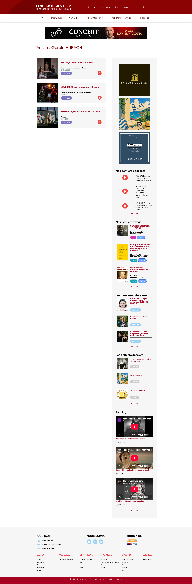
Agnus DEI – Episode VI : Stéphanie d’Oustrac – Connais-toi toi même (142, 191)
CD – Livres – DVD (94, 18)
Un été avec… (136, 375)
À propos (106, 7)
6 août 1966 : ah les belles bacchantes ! (132, 470)
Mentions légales (82, 579)
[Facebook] (89, 541)
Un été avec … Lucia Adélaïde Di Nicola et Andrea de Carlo (139, 333)
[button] (74, 18)
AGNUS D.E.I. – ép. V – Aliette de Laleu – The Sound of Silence (144, 206)
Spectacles (56, 18)
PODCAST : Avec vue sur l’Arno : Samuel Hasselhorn (143, 178)
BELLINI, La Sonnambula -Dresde (77, 62)
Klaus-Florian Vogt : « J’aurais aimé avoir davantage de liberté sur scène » (140, 301)
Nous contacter (121, 7)
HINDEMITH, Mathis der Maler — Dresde (80, 111)
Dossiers (144, 18)
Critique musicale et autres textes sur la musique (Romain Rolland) (140, 248)
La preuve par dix (137, 391)
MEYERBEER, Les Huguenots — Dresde (80, 87)
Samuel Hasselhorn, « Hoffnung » (140, 227)
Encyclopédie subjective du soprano (140, 360)
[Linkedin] (101, 541)
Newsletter (92, 7)
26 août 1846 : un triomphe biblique (130, 439)
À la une (73, 18)
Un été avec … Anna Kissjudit (138, 318)
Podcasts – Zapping (121, 18)
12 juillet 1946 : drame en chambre (130, 501)
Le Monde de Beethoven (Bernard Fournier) (140, 269)
